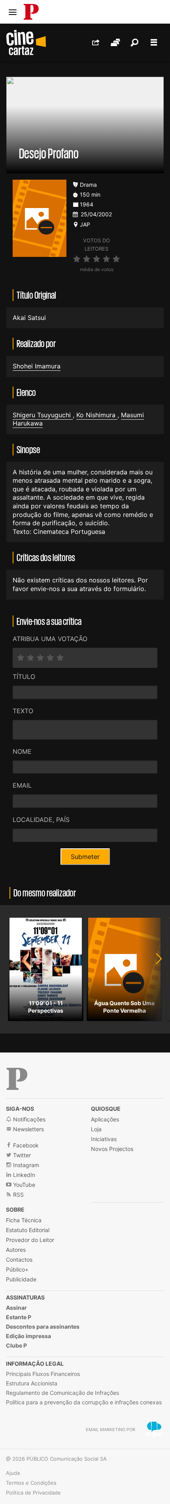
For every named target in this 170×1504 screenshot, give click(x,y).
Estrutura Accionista (31, 1383)
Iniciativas (104, 1139)
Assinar (16, 1307)
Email (22, 785)
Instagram (25, 1165)
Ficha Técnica (24, 1220)
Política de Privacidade (33, 1492)
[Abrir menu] (12, 12)
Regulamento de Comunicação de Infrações (62, 1392)
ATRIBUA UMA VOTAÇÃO (50, 639)
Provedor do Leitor (30, 1239)
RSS (17, 1194)
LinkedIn (23, 1174)
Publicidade (21, 1279)
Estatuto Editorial (27, 1230)
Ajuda (13, 1473)
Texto (23, 711)
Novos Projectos (112, 1148)
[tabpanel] (45, 969)
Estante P (18, 1317)
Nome (22, 751)
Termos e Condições (31, 1483)
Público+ (17, 1269)
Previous (16, 969)
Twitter (21, 1155)
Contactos (19, 1259)
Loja (96, 1129)
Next (154, 969)
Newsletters (27, 1129)
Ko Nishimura (96, 415)
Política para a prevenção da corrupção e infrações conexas (84, 1402)
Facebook (25, 1145)
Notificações (28, 1119)
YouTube (23, 1184)
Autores (16, 1249)
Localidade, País (41, 820)
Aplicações (105, 1119)
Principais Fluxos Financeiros (43, 1373)
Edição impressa (28, 1336)
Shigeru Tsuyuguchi (43, 415)
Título (24, 676)
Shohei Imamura (36, 366)
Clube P (16, 1345)
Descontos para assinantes (42, 1326)
